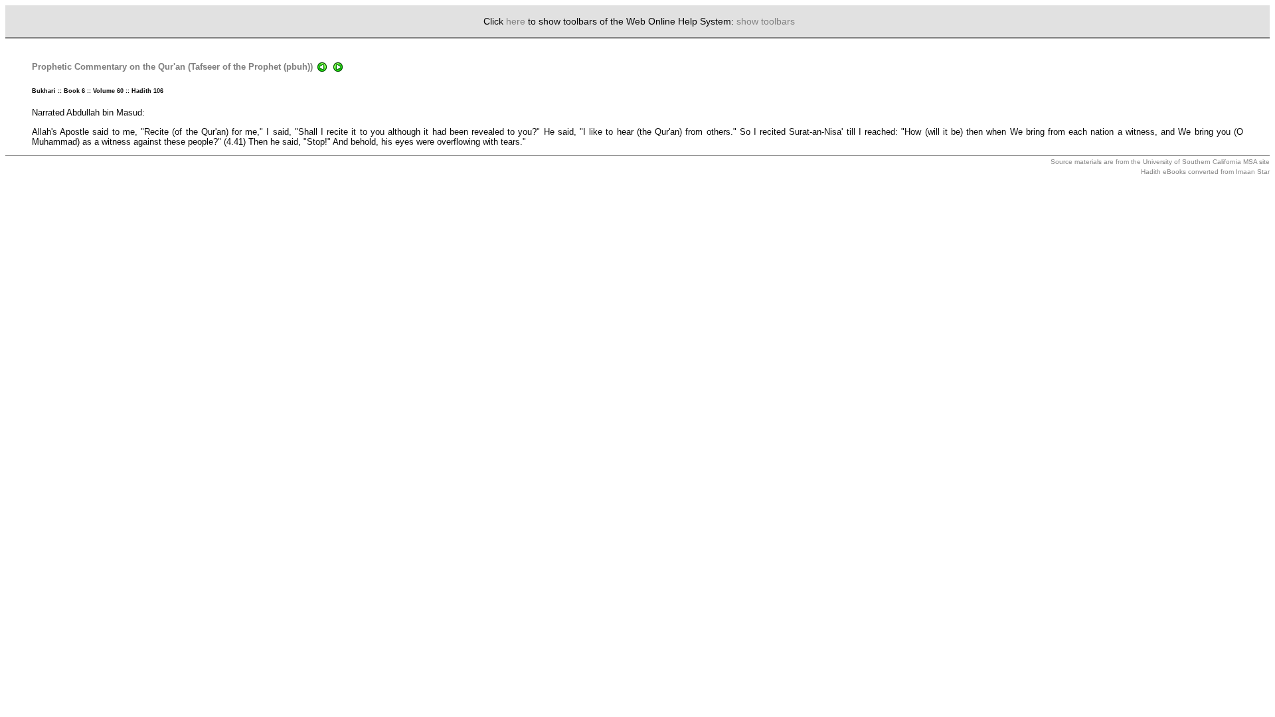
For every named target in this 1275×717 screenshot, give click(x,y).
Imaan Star (1253, 171)
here (515, 21)
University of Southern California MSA (1200, 161)
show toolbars (765, 21)
